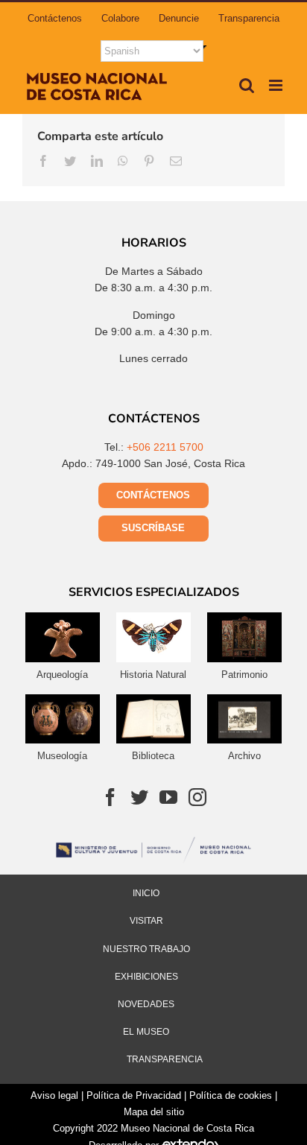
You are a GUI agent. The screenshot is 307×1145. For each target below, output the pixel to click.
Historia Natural (153, 674)
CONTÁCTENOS (153, 495)
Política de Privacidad (133, 1095)
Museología (62, 755)
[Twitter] (139, 797)
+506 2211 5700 (165, 447)
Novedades (146, 1004)
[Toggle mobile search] (246, 85)
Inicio (146, 893)
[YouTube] (168, 797)
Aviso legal (54, 1095)
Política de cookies (230, 1095)
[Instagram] (197, 797)
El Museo (146, 1032)
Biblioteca (153, 755)
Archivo (244, 755)
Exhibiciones (146, 976)
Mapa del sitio (154, 1111)
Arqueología (62, 674)
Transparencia (165, 1059)
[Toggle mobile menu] (277, 85)
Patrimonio (244, 674)
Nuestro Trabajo (146, 949)
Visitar (146, 921)
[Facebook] (110, 797)
